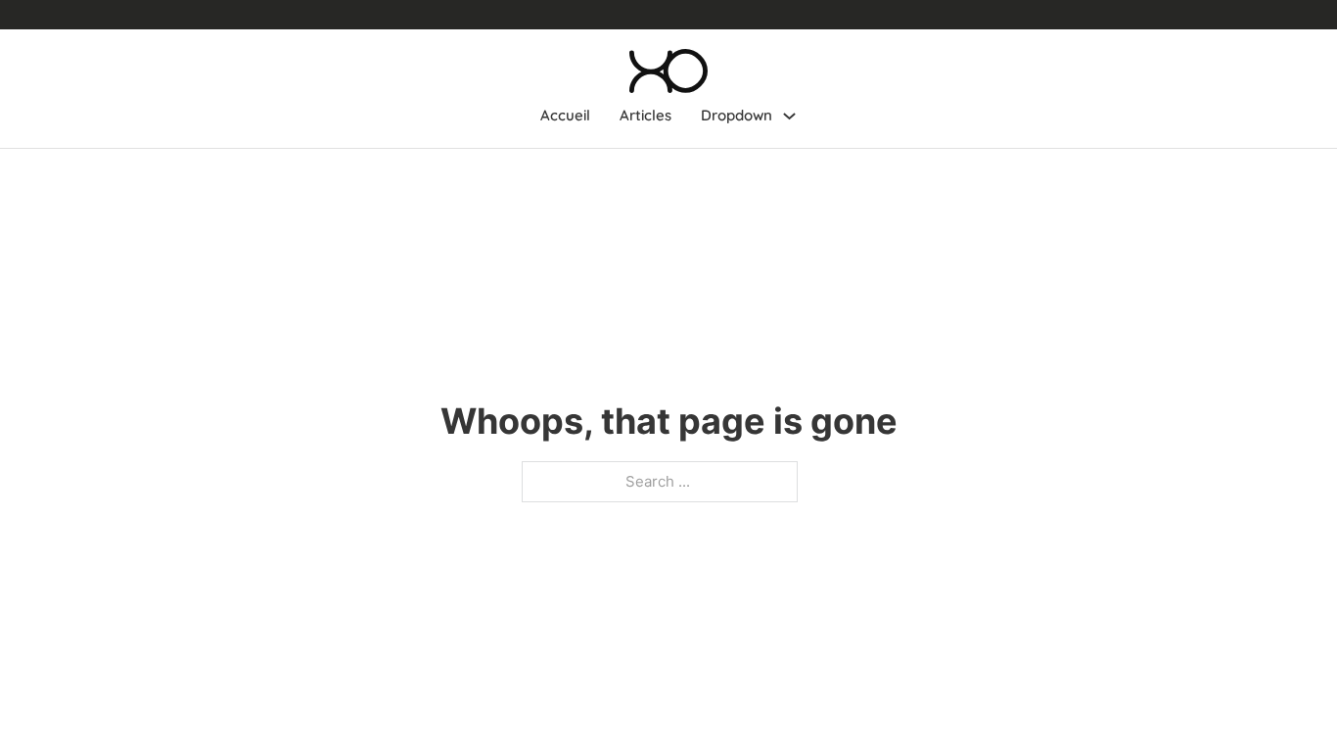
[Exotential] (668, 71)
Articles (645, 115)
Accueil (565, 115)
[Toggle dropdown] (789, 116)
